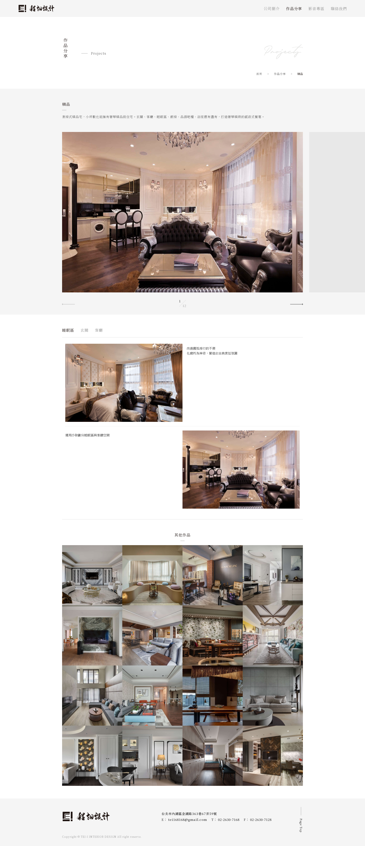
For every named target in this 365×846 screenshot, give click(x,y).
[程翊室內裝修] (36, 8)
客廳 (99, 330)
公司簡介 (272, 8)
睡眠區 (68, 330)
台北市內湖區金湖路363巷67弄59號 (189, 813)
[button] (296, 303)
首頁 (259, 74)
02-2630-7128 (261, 819)
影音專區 (316, 8)
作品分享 (294, 8)
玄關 (84, 330)
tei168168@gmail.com (187, 819)
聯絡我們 (339, 8)
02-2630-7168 (229, 819)
